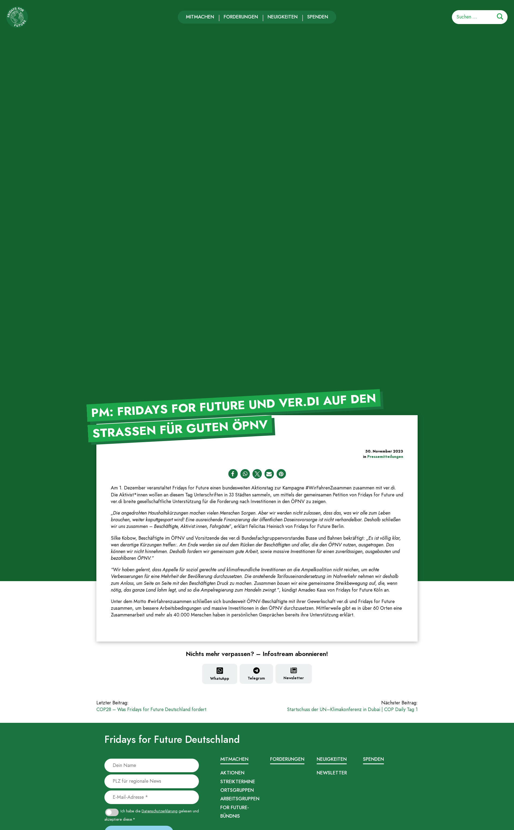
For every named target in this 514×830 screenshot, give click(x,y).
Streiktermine (237, 781)
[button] (233, 473)
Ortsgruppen (237, 790)
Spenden (317, 16)
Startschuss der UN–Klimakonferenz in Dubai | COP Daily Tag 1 (352, 706)
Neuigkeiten (283, 16)
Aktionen (232, 772)
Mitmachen (200, 16)
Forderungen (241, 16)
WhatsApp (219, 678)
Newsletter (294, 678)
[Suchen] (500, 17)
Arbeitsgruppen (239, 798)
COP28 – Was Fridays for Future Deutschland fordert (151, 706)
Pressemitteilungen (385, 456)
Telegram (256, 678)
